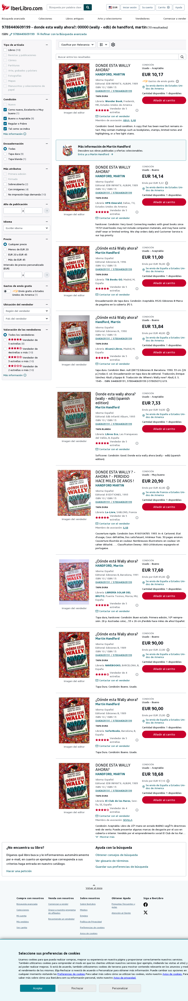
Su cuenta (147, 7)
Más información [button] (13, 375)
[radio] (5, 154)
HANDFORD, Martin (109, 565)
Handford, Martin (107, 322)
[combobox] (65, 7)
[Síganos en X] (145, 912)
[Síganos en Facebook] (145, 904)
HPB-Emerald (113, 202)
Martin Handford (107, 253)
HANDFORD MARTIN (109, 485)
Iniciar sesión (130, 7)
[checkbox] (5, 50)
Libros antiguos (75, 18)
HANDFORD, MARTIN (110, 74)
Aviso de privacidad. (124, 977)
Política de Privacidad (91, 921)
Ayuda (178, 7)
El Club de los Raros (117, 800)
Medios (84, 909)
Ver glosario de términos (112, 861)
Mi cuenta (21, 915)
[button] (47, 211)
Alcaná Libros (113, 348)
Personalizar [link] (120, 988)
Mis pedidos (23, 921)
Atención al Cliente (121, 913)
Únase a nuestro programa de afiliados (62, 911)
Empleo (84, 915)
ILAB (133, 120)
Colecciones (45, 18)
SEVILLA (127, 819)
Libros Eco (111, 434)
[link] (113, 45)
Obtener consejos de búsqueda (116, 855)
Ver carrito (22, 927)
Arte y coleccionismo (110, 18)
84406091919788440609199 (113, 90)
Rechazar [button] (77, 988)
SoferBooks (112, 730)
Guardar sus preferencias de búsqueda (121, 866)
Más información (13, 133)
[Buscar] (88, 7)
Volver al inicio (94, 888)
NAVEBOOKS (113, 665)
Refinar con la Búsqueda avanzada (63, 34)
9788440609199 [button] (24, 34)
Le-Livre (110, 512)
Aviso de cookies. (172, 973)
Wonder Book (113, 101)
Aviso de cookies (88, 933)
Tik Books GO (113, 279)
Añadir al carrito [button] (164, 100)
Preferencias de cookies (71, 973)
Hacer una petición (19, 871)
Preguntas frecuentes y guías (123, 905)
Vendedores (142, 18)
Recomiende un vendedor (61, 918)
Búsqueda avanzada (13, 18)
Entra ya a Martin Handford (93, 154)
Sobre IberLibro (88, 904)
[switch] (7, 291)
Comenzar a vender (174, 18)
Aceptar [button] (37, 988)
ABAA (126, 120)
